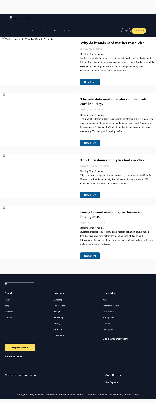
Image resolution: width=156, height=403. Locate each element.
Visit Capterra (111, 382)
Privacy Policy (116, 394)
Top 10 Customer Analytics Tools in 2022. (113, 160)
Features (35, 31)
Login (126, 31)
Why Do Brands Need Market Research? (112, 43)
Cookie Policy (132, 394)
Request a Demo (19, 347)
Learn (46, 31)
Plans (56, 31)
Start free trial (139, 31)
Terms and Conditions (96, 394)
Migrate (66, 31)
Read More (90, 82)
